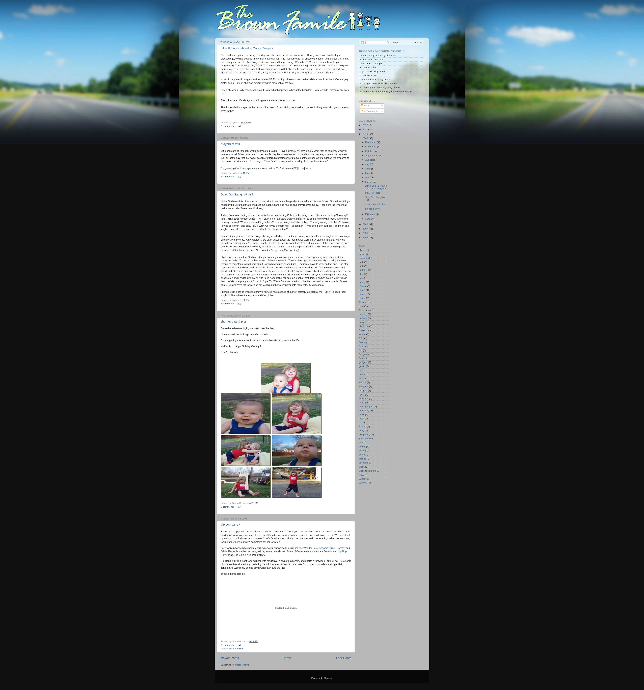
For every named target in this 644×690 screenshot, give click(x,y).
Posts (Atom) (242, 665)
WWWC (363, 482)
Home (286, 658)
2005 (366, 237)
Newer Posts (230, 658)
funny (362, 358)
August (369, 160)
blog (361, 274)
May (367, 173)
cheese (363, 286)
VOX (361, 475)
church (362, 294)
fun (360, 350)
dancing (239, 648)
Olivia (224, 551)
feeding (363, 342)
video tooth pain (367, 471)
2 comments (227, 126)
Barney (340, 548)
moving (363, 402)
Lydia (361, 394)
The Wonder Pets (308, 548)
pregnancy (364, 434)
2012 (366, 125)
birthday (363, 270)
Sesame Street (327, 548)
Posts (366, 105)
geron (362, 366)
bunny (362, 282)
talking (362, 450)
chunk (362, 290)
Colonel (363, 302)
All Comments (370, 111)
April (368, 177)
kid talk (362, 382)
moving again (366, 406)
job (360, 378)
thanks (362, 458)
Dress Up (364, 330)
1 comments (227, 176)
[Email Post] (239, 126)
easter (362, 334)
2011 (365, 129)
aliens (362, 250)
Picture (362, 426)
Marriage (363, 398)
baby (361, 254)
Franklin (328, 551)
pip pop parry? (230, 524)
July (367, 164)
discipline (364, 326)
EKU (361, 338)
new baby (364, 410)
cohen (362, 298)
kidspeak (363, 386)
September (371, 155)
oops (361, 418)
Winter (362, 479)
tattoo (362, 454)
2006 (366, 233)
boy (361, 278)
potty (361, 430)
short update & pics (234, 321)
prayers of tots (230, 144)
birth (361, 266)
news (361, 414)
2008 (366, 224)
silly (361, 442)
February (370, 214)
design (362, 322)
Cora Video (365, 310)
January (369, 219)
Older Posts (342, 658)
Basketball (364, 258)
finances (363, 346)
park (361, 422)
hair (361, 370)
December (371, 142)
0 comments (227, 507)
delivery (363, 318)
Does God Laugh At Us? (237, 194)
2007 (366, 228)
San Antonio (365, 438)
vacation (363, 463)
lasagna (363, 390)
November (371, 146)
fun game (364, 354)
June (368, 168)
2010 (366, 134)
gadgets (363, 362)
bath (361, 262)
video (362, 467)
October (369, 151)
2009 (366, 138)
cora (231, 648)
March (369, 182)
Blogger (328, 678)
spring (362, 446)
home (362, 374)
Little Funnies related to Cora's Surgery (247, 48)
